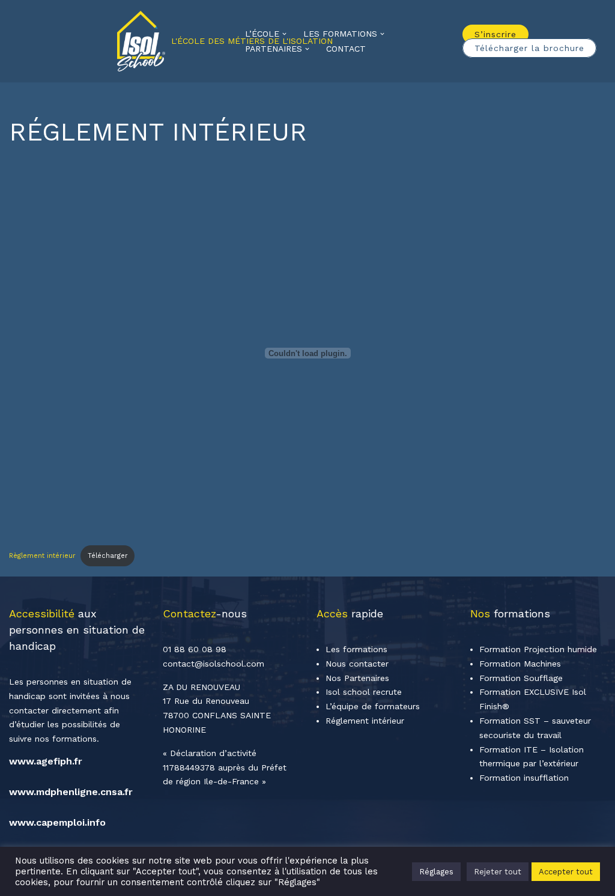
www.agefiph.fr (45, 761)
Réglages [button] (436, 871)
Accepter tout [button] (566, 871)
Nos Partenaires (357, 678)
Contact (346, 48)
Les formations (356, 649)
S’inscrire (495, 34)
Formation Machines (520, 663)
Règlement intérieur (42, 556)
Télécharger (108, 556)
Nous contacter (357, 663)
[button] (284, 34)
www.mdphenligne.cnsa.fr (71, 792)
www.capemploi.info (57, 822)
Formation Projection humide (538, 649)
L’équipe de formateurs (373, 706)
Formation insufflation (524, 777)
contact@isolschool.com (213, 663)
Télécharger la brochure (529, 48)
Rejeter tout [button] (497, 871)
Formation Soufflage (521, 678)
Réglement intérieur (365, 720)
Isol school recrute (364, 692)
